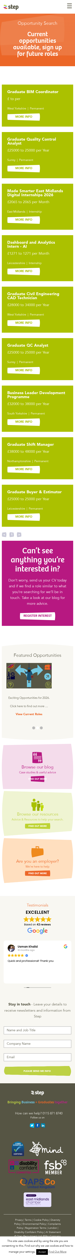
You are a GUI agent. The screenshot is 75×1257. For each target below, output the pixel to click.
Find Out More (37, 779)
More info (23, 116)
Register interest (37, 616)
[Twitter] (32, 1125)
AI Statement (53, 1232)
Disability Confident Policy (29, 1232)
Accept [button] (42, 1251)
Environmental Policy (34, 1224)
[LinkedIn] (43, 1125)
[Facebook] (37, 1125)
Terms (28, 1220)
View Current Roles (29, 714)
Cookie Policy (41, 1220)
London (52, 1228)
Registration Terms (35, 1228)
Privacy (19, 1220)
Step (18, 7)
